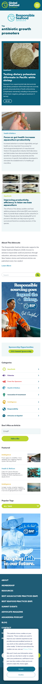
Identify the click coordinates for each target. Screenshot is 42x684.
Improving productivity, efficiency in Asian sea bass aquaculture (18, 202)
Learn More (6, 266)
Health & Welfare (8, 469)
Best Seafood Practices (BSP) (17, 601)
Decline (21, 675)
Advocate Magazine (12, 612)
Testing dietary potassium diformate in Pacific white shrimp (19, 77)
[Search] (37, 275)
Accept (21, 669)
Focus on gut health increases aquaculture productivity (19, 138)
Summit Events (9, 606)
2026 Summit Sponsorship (21, 351)
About (5, 580)
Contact (6, 628)
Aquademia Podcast (12, 617)
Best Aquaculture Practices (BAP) (20, 596)
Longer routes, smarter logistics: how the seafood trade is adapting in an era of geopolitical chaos (13, 488)
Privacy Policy (27, 649)
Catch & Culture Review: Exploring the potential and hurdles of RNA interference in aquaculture (12, 474)
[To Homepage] (10, 5)
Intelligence (6, 455)
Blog (4, 622)
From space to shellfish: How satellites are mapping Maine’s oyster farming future (12, 459)
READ (7, 101)
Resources (7, 591)
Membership (8, 585)
